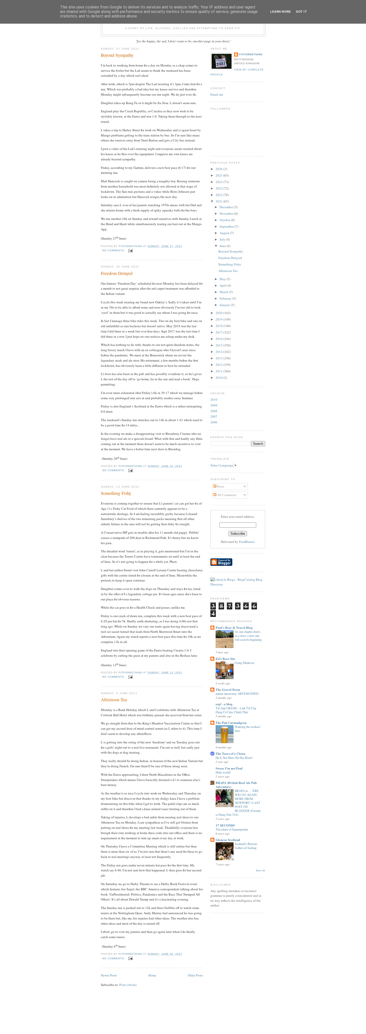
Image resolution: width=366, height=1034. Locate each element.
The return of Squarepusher (232, 829)
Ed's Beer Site (225, 658)
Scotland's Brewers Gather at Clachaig (246, 846)
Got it (301, 11)
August (225, 233)
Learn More (280, 11)
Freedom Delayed (116, 273)
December (227, 207)
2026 (219, 169)
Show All (260, 870)
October (225, 220)
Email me (216, 94)
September (227, 226)
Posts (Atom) (127, 984)
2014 (219, 351)
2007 (213, 416)
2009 (213, 405)
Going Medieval (244, 663)
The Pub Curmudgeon (231, 722)
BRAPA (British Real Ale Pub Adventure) (236, 784)
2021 (219, 201)
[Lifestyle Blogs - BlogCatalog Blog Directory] (237, 584)
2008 (213, 411)
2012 (219, 364)
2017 (219, 332)
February (226, 298)
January (225, 305)
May (223, 279)
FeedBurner (247, 541)
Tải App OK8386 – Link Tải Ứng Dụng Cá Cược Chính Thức (236, 710)
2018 (219, 325)
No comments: (114, 250)
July (223, 239)
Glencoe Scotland (228, 839)
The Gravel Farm (228, 689)
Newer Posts (109, 975)
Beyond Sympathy (117, 55)
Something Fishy (116, 493)
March (224, 292)
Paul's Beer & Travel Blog (234, 627)
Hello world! (223, 772)
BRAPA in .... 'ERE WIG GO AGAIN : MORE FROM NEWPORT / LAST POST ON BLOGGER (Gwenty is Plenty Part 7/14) (238, 803)
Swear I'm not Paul (229, 768)
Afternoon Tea (114, 700)
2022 (219, 195)
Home (152, 975)
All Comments (226, 495)
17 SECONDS (225, 825)
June (223, 246)
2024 (219, 182)
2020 (219, 313)
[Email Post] (130, 250)
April (223, 285)
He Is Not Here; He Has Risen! (234, 758)
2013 (219, 358)
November (227, 213)
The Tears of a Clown (230, 753)
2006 (213, 422)
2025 (219, 175)
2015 (219, 345)
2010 (219, 377)
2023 (219, 188)
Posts (220, 486)
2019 (219, 319)
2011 (219, 371)
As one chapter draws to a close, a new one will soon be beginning (248, 636)
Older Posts (195, 975)
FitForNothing (251, 54)
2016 (219, 338)
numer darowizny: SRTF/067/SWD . (238, 694)
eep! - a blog (224, 704)
